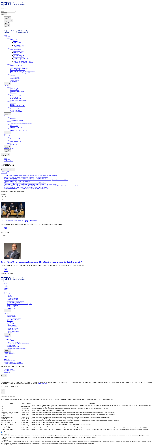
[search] (7, 17)
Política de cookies (42, 383)
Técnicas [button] (3, 431)
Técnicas (5, 433)
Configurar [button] (3, 386)
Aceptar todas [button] (14, 386)
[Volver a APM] (13, 6)
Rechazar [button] (8, 386)
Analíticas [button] (3, 438)
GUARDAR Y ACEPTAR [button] (8, 444)
